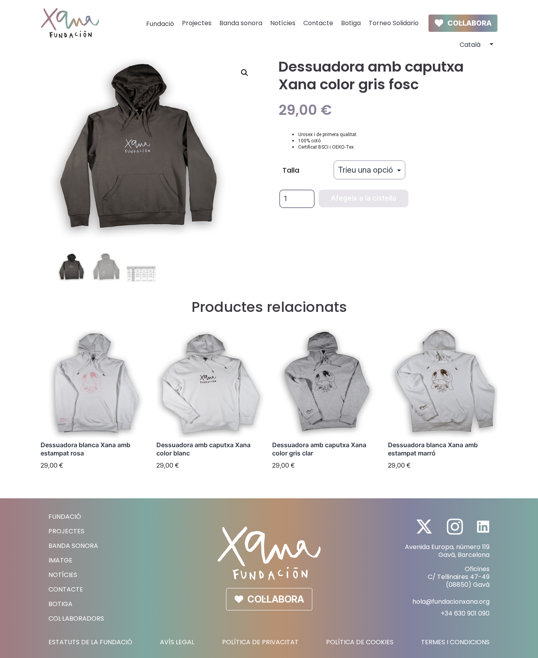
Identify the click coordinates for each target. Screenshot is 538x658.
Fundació (160, 23)
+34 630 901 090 (465, 613)
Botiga (351, 23)
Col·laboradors (76, 618)
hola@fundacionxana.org (451, 601)
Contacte (318, 23)
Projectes (196, 23)
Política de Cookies (359, 642)
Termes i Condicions (455, 642)
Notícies (282, 23)
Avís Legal (177, 642)
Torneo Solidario (394, 23)
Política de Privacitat (260, 642)
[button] (244, 73)
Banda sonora (240, 23)
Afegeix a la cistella (363, 198)
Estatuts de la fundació (90, 642)
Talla (290, 170)
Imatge (60, 560)
